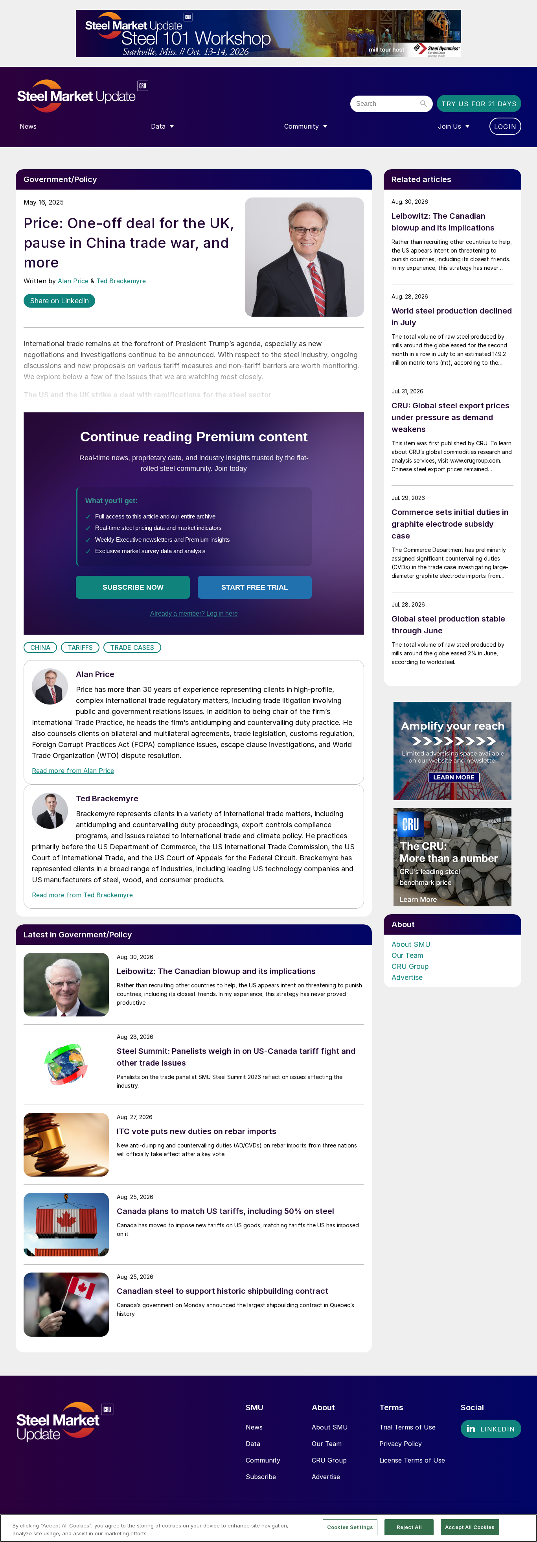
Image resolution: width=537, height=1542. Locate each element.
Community (263, 1460)
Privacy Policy (400, 1444)
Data (253, 1444)
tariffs (80, 647)
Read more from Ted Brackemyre (82, 895)
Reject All (409, 1527)
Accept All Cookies (470, 1527)
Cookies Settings (350, 1527)
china (40, 647)
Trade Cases (132, 647)
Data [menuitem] (158, 126)
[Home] (99, 96)
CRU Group (410, 966)
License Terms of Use (412, 1460)
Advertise (407, 977)
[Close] (524, 1527)
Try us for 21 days (479, 104)
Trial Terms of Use (407, 1427)
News (254, 1427)
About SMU (411, 944)
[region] (268, 1528)
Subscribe (261, 1477)
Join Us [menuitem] (449, 126)
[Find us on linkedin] (491, 1429)
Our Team (407, 955)
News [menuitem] (28, 126)
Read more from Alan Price (73, 771)
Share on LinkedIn (59, 301)
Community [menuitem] (301, 126)
